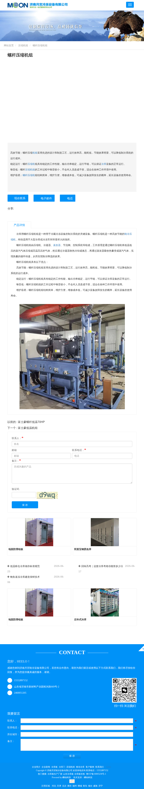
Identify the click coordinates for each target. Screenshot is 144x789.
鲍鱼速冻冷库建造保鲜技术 (25, 576)
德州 (75, 786)
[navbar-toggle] (130, 5)
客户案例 (90, 767)
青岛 (85, 786)
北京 (64, 786)
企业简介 (36, 767)
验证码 (15, 489)
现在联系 (19, 198)
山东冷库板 (68, 774)
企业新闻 (46, 767)
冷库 (103, 164)
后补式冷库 (80, 619)
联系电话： (78, 450)
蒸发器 (57, 245)
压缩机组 (23, 45)
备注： (15, 460)
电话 (70, 198)
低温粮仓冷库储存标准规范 (25, 566)
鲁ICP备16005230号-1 (96, 774)
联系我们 (99, 767)
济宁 (101, 786)
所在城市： (13, 734)
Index (108, 767)
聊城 (80, 786)
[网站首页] (38, 5)
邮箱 (14, 450)
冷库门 (62, 767)
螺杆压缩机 (29, 175)
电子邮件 (46, 198)
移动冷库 (80, 767)
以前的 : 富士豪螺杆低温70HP (26, 421)
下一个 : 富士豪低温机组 (22, 427)
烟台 (90, 786)
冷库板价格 (79, 774)
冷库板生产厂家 (55, 774)
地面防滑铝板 (15, 549)
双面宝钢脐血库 (82, 549)
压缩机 (31, 164)
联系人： (17, 438)
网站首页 (8, 45)
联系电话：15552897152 (97, 770)
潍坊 (69, 786)
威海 (95, 786)
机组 (34, 152)
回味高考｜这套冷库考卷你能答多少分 (102, 566)
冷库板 (54, 767)
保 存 (25, 505)
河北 (54, 786)
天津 (59, 786)
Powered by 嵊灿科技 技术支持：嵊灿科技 (72, 777)
